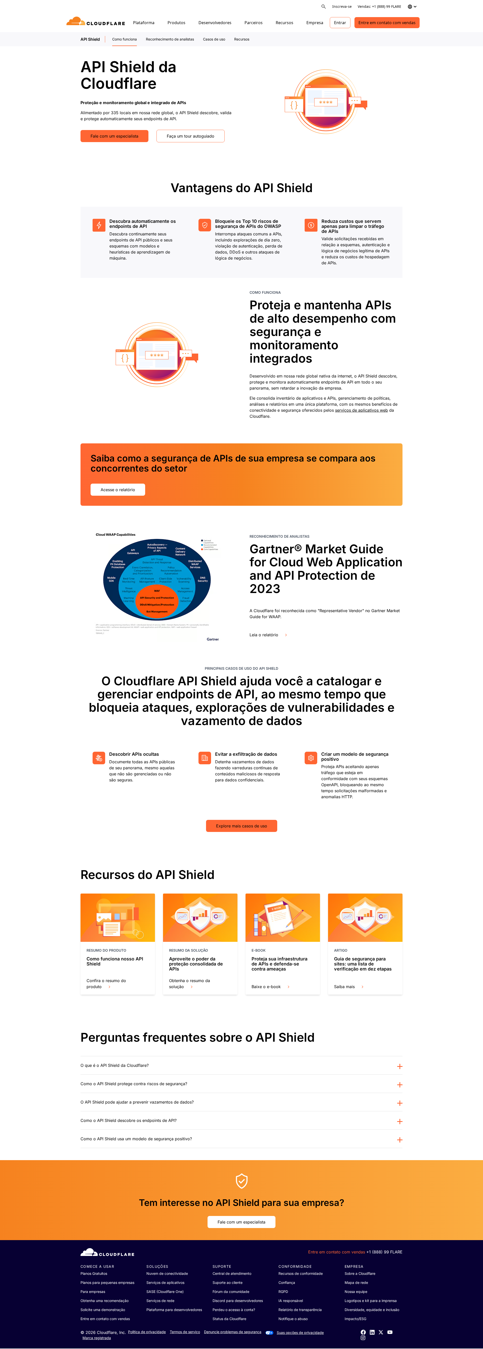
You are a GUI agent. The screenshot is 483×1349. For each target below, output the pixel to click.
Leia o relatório (264, 634)
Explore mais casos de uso (241, 825)
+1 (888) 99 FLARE (384, 1251)
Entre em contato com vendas (387, 22)
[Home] (96, 22)
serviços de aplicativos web (361, 410)
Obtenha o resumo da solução (189, 983)
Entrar (340, 22)
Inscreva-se (342, 6)
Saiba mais (344, 986)
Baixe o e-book (266, 986)
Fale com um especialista (114, 136)
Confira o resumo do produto (106, 983)
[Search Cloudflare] (323, 6)
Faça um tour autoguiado (190, 136)
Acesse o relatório (118, 489)
